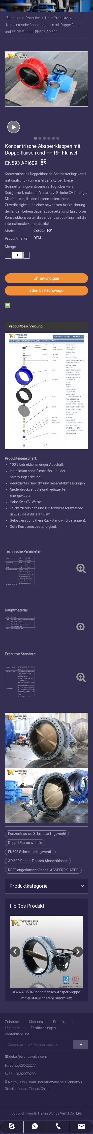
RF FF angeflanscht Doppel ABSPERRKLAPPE (43, 870)
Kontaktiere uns (17, 1034)
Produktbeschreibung (26, 326)
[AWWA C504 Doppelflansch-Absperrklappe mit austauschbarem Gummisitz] (46, 952)
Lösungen (12, 1028)
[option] (46, 958)
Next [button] (78, 952)
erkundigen (49, 278)
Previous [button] (15, 952)
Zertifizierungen (43, 1028)
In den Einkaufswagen (46, 290)
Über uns (36, 1022)
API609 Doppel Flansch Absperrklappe (38, 861)
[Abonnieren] (80, 1044)
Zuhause (12, 1022)
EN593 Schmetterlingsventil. (30, 852)
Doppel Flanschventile (25, 843)
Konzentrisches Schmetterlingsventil (37, 834)
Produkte (60, 1022)
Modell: (10, 231)
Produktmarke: (16, 238)
